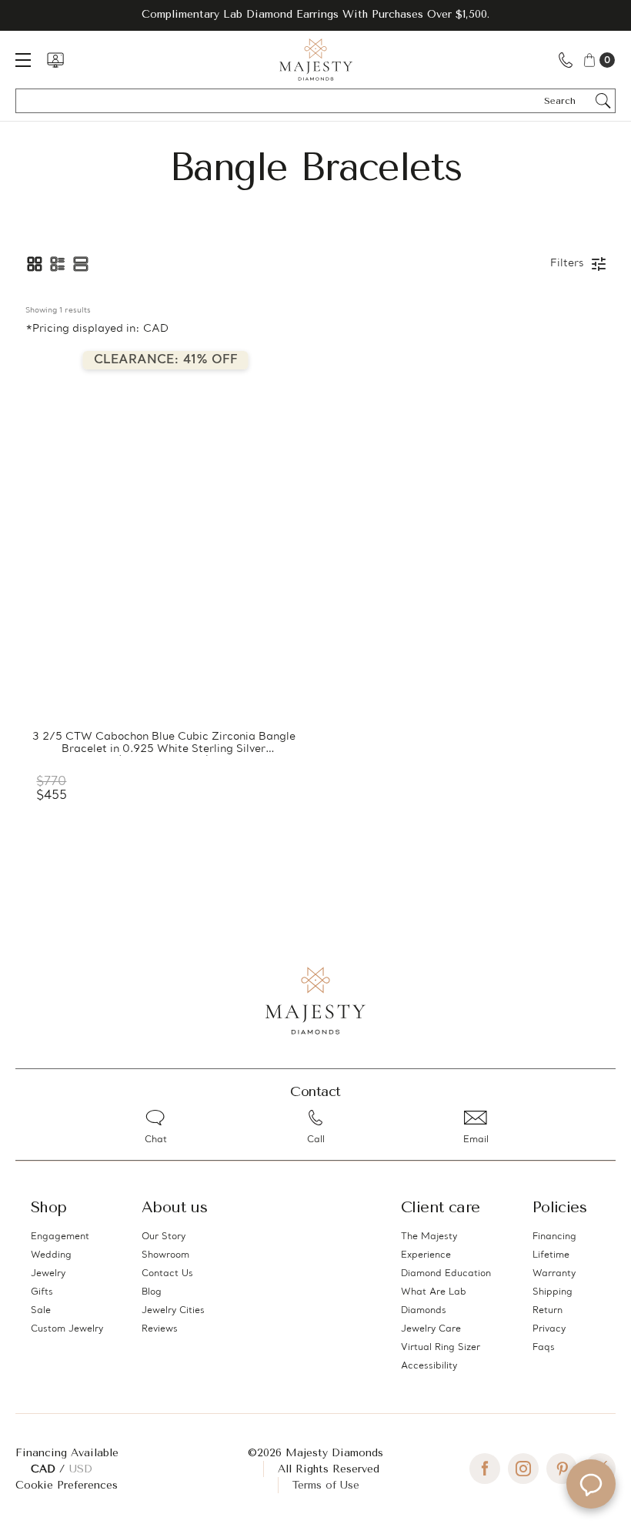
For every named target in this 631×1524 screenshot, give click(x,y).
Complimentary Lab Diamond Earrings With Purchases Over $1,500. (315, 14)
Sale (41, 1310)
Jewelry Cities (173, 1310)
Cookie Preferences (66, 1485)
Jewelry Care (431, 1329)
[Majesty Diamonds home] (315, 59)
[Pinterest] (561, 1468)
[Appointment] (55, 60)
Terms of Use (325, 1485)
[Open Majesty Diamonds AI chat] (591, 1484)
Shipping (553, 1292)
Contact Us (167, 1273)
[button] (34, 264)
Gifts (42, 1292)
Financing (554, 1237)
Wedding (51, 1255)
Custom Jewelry (67, 1329)
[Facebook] (484, 1468)
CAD (45, 1469)
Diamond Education (446, 1273)
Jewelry (48, 1273)
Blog (152, 1292)
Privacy (549, 1329)
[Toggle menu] (30, 59)
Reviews (160, 1329)
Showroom (165, 1255)
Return (548, 1310)
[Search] (603, 101)
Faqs (544, 1347)
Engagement (60, 1237)
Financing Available (67, 1452)
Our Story (163, 1237)
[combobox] (567, 100)
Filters (567, 263)
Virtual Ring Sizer (440, 1347)
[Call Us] (565, 59)
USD (80, 1469)
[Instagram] (523, 1468)
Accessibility (429, 1366)
